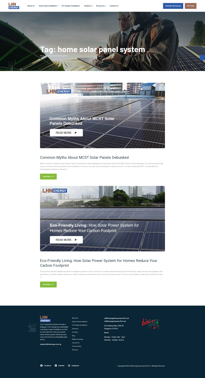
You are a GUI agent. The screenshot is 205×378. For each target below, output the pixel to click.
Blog (73, 336)
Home (42, 56)
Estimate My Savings (173, 6)
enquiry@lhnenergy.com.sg (50, 344)
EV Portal (190, 6)
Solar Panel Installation (48, 6)
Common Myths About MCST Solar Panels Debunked (84, 157)
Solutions (88, 6)
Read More (47, 176)
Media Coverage (77, 339)
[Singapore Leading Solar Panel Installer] (14, 6)
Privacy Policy (76, 346)
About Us (31, 6)
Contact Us (114, 6)
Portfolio (75, 332)
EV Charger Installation (71, 6)
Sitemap (75, 350)
